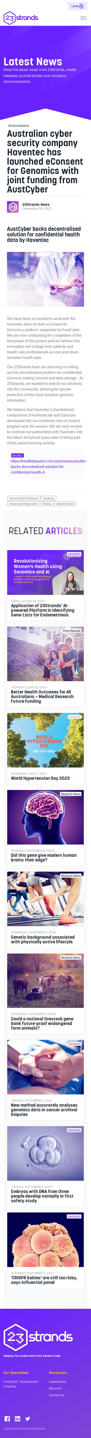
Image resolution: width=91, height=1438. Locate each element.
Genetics (48, 498)
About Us (55, 1388)
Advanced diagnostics (24, 503)
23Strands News (36, 204)
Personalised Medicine (24, 498)
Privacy (46, 503)
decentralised (65, 503)
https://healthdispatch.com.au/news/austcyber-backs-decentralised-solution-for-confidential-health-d (49, 466)
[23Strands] (21, 18)
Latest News (57, 1381)
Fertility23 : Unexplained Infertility (21, 1384)
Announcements (18, 125)
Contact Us (56, 1395)
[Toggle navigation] (83, 18)
